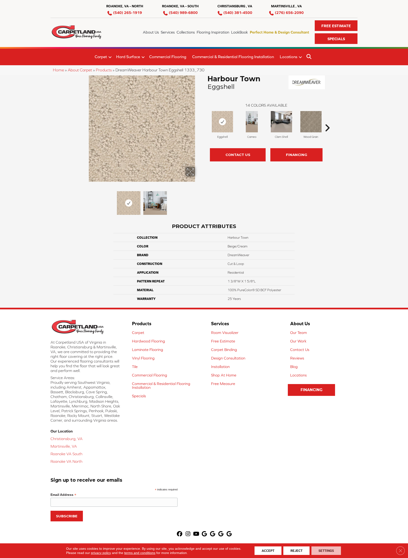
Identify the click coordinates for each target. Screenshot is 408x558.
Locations (288, 56)
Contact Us (237, 154)
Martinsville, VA (64, 446)
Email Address (63, 495)
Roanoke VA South (66, 454)
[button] (336, 25)
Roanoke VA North (66, 461)
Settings (326, 551)
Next (198, 200)
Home (58, 70)
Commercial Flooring (167, 56)
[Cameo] (252, 122)
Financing (296, 154)
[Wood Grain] (311, 122)
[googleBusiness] (204, 534)
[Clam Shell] (281, 122)
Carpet (101, 56)
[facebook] (179, 534)
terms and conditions (139, 553)
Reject (296, 551)
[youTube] (196, 534)
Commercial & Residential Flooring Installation (233, 56)
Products (104, 70)
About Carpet (80, 70)
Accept (268, 551)
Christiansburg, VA (67, 439)
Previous (85, 200)
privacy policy (101, 553)
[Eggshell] (222, 122)
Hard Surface (128, 56)
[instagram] (188, 534)
